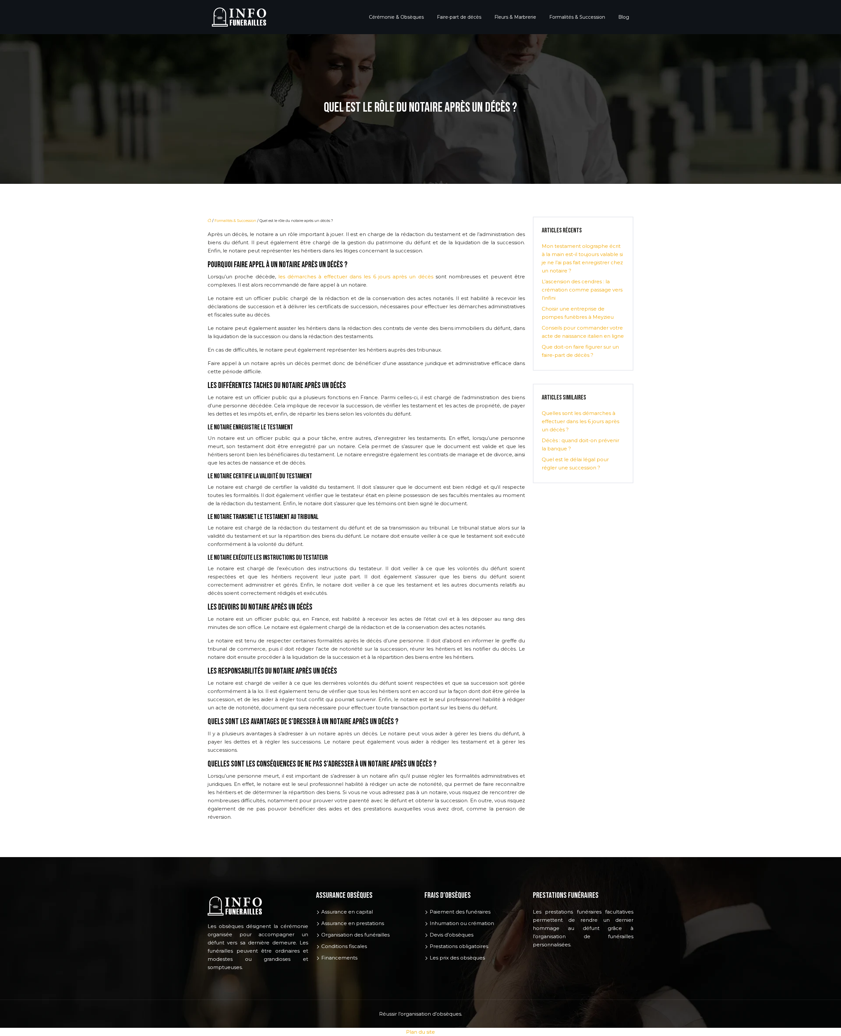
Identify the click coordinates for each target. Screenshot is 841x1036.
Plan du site (420, 1032)
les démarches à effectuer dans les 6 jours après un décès (355, 276)
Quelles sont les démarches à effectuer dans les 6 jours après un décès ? (580, 421)
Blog (623, 17)
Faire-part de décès (459, 17)
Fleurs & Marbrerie (515, 17)
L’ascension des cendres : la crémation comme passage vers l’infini (582, 289)
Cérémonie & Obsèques (396, 17)
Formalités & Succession (577, 17)
